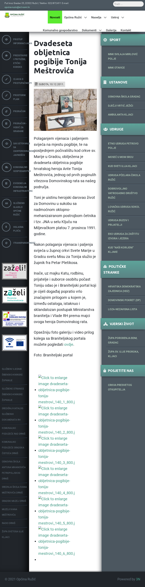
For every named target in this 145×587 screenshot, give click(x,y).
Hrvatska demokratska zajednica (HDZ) (124, 289)
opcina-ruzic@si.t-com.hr (17, 7)
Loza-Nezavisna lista (122, 309)
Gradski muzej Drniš (14, 501)
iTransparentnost (20, 243)
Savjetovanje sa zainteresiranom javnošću (20, 149)
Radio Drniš (8, 523)
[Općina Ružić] (14, 15)
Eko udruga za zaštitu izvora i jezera (123, 236)
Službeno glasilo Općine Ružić (19, 209)
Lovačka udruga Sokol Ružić (124, 209)
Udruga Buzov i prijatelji (118, 222)
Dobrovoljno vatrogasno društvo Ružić (123, 193)
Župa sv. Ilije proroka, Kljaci (123, 354)
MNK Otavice (116, 67)
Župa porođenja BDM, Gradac (122, 340)
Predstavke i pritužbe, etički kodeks (20, 61)
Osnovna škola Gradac (124, 96)
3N (138, 579)
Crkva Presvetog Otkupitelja (120, 387)
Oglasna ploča (18, 229)
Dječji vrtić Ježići (120, 105)
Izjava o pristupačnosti (20, 81)
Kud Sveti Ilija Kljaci (122, 166)
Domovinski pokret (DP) (124, 300)
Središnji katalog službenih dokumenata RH (12, 414)
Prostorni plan (19, 97)
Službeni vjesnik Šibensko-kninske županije (12, 375)
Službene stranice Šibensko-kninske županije (13, 394)
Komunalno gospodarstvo (20, 169)
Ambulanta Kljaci (120, 114)
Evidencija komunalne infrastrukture (20, 187)
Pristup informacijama (20, 41)
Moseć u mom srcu (120, 156)
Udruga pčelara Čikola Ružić (124, 177)
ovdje (68, 344)
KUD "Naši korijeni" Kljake (121, 250)
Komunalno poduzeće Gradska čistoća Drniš (13, 448)
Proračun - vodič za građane (20, 127)
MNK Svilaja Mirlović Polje (123, 56)
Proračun (19, 111)
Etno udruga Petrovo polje (123, 146)
